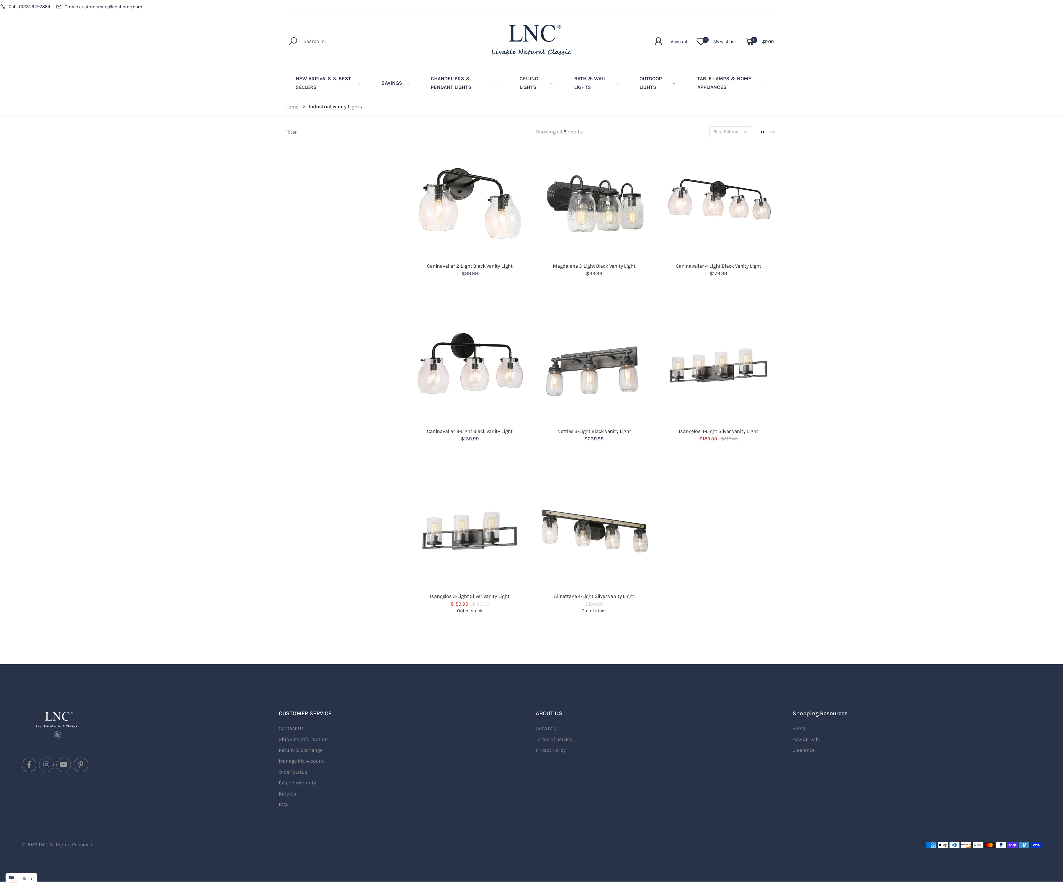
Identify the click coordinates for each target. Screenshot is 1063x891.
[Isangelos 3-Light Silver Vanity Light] (470, 533)
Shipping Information (303, 739)
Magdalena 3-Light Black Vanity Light (594, 266)
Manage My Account (301, 761)
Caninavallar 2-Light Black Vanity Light (470, 266)
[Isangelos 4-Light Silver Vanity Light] (718, 368)
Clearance (804, 750)
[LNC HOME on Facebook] (29, 765)
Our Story (546, 728)
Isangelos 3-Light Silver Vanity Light (469, 596)
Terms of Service (554, 739)
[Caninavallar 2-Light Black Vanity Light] (470, 203)
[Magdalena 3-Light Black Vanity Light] (594, 203)
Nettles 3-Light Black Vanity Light (594, 431)
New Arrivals (806, 739)
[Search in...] (294, 41)
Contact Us (291, 728)
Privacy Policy (551, 750)
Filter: (291, 132)
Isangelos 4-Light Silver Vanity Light (718, 431)
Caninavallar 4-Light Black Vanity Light (718, 266)
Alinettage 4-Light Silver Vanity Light (594, 596)
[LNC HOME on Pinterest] (81, 765)
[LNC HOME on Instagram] (46, 765)
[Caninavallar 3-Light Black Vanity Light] (470, 368)
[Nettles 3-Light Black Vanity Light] (594, 368)
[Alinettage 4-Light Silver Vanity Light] (594, 533)
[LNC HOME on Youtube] (63, 765)
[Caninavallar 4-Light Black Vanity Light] (718, 203)
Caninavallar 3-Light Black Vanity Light (470, 431)
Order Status (293, 772)
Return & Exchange (300, 750)
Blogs (799, 728)
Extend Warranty (297, 783)
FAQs (284, 805)
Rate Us (287, 794)
